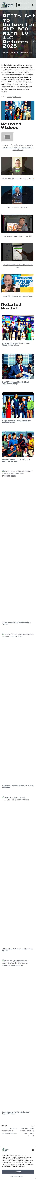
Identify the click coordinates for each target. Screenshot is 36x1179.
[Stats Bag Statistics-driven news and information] (8, 5)
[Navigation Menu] (18, 5)
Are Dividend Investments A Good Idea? (18, 296)
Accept (18, 1172)
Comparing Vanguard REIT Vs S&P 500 (18, 236)
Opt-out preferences (17, 1176)
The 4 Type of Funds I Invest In (18, 207)
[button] (33, 1150)
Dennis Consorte (10, 53)
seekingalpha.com (14, 97)
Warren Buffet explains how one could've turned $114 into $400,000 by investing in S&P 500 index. (18, 147)
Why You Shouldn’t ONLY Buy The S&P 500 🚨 (18, 179)
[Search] (33, 5)
